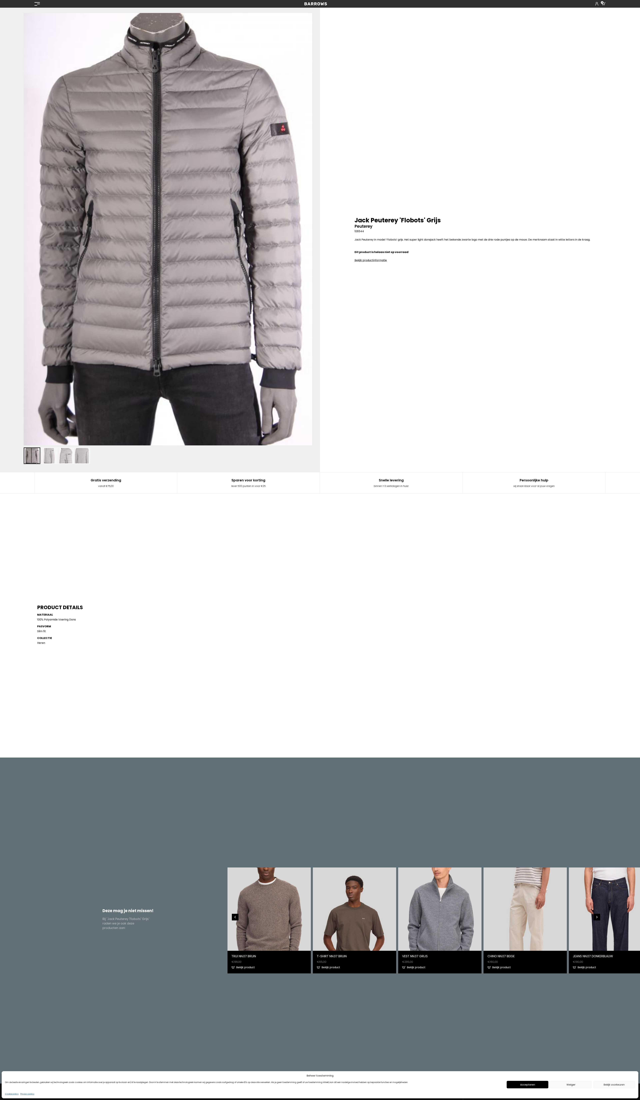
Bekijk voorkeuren (614, 1084)
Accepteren (527, 1084)
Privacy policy (27, 1094)
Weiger (570, 1084)
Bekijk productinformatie (370, 260)
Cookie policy (12, 1094)
